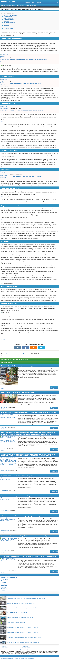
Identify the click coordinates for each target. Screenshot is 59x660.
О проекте (33, 2)
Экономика (4, 588)
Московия (6, 25)
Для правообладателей (25, 649)
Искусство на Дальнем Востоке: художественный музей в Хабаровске (28, 59)
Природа (3, 584)
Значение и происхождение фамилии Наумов (17, 476)
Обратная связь (5, 647)
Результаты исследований (10, 15)
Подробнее (54, 388)
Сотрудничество (24, 646)
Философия (4, 585)
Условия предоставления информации (10, 658)
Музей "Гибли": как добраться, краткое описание (18, 392)
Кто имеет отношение (9, 22)
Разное (3, 590)
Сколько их (6, 21)
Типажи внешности (8, 28)
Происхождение (8, 16)
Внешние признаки (8, 27)
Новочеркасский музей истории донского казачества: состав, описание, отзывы (28, 412)
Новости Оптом (9, 1)
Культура (2, 388)
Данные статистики (9, 19)
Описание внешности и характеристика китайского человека (26, 176)
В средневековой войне (9, 24)
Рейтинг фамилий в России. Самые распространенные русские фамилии (26, 516)
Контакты (39, 2)
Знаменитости (5, 580)
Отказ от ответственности (27, 658)
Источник (3, 339)
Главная (27, 2)
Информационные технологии (9, 577)
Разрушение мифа (8, 18)
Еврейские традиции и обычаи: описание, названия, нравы (25, 83)
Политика (3, 582)
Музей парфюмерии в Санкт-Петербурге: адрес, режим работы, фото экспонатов (28, 556)
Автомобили (4, 579)
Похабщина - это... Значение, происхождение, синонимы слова (26, 110)
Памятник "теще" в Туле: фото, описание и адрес (17, 366)
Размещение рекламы (25, 647)
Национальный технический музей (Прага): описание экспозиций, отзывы (26, 536)
